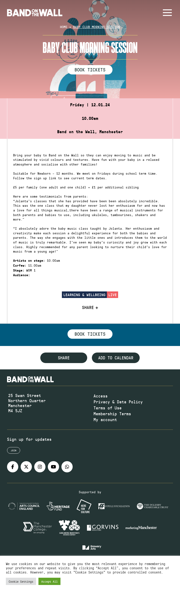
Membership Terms (112, 413)
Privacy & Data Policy (118, 401)
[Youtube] (53, 466)
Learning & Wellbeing (84, 294)
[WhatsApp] (67, 466)
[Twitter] (26, 466)
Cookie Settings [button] (21, 581)
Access (101, 396)
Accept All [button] (49, 581)
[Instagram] (39, 466)
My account (105, 419)
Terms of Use (108, 408)
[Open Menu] (167, 12)
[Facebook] (12, 466)
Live (112, 294)
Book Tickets (90, 69)
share (64, 357)
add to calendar (115, 357)
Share (88, 307)
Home (64, 27)
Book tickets (90, 334)
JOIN (13, 450)
